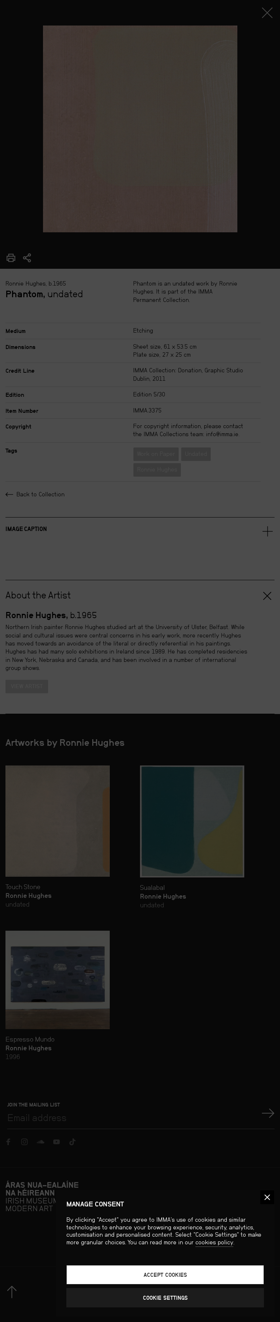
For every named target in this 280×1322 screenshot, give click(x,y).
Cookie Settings (165, 1298)
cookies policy (214, 1242)
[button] (267, 1197)
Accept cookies (165, 1275)
